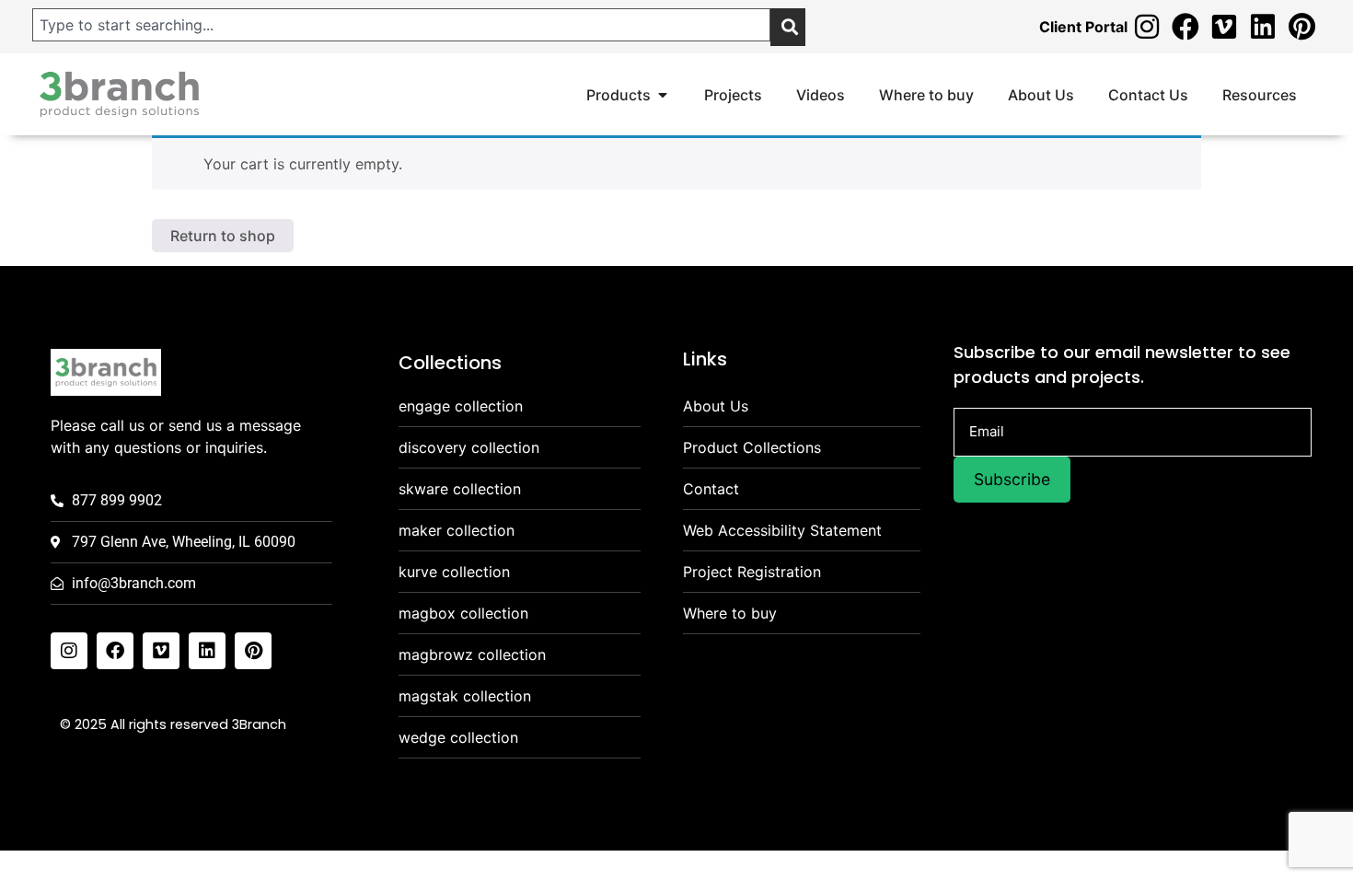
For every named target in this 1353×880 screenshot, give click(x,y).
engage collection (461, 406)
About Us (715, 406)
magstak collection (465, 696)
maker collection (457, 530)
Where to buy (730, 613)
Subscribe (1012, 479)
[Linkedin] (1262, 26)
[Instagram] (1147, 26)
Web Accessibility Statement (782, 530)
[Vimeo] (1224, 26)
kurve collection (454, 571)
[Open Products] (662, 95)
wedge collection (458, 737)
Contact (711, 489)
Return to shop (222, 235)
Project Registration (752, 571)
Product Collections (752, 447)
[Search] (787, 27)
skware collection (460, 489)
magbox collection (463, 613)
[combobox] (401, 24)
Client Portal (1083, 26)
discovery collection (469, 447)
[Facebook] (1185, 26)
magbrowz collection (472, 654)
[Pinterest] (1301, 26)
